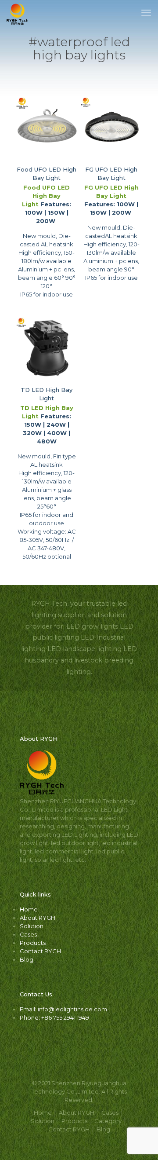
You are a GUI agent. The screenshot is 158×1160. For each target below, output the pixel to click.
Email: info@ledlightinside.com (63, 1009)
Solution (31, 925)
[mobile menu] (146, 13)
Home (29, 909)
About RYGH (37, 917)
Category (108, 1120)
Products (33, 942)
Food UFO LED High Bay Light (46, 196)
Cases (28, 934)
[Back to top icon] (140, 1142)
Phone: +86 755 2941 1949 (54, 1017)
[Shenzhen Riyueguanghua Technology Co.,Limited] (17, 13)
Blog (26, 959)
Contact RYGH (40, 951)
